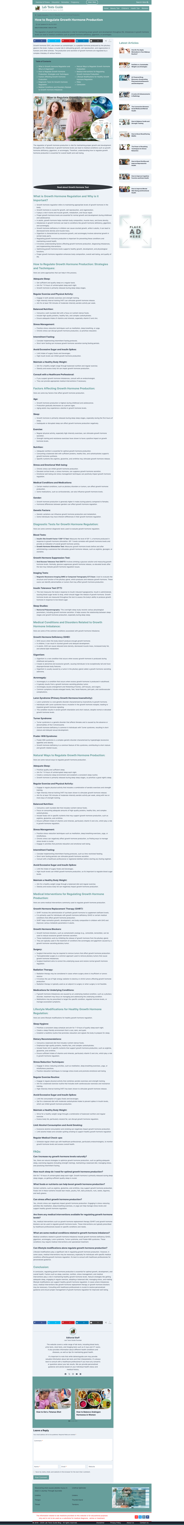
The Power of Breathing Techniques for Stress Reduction (139, 148)
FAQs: (79, 82)
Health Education (41, 27)
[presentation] (53, 1399)
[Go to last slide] (37, 1404)
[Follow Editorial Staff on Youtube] (76, 1374)
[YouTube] (136, 1517)
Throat (37, 1504)
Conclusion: (81, 85)
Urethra (38, 1495)
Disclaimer (100, 1523)
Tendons (75, 1504)
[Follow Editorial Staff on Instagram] (73, 1374)
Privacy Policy (115, 1523)
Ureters (75, 1495)
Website (92, 1467)
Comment (38, 1441)
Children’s (125, 8)
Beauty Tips (115, 8)
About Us (130, 1523)
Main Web (92, 2)
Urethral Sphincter (79, 1488)
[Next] (108, 1404)
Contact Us (144, 1523)
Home (106, 8)
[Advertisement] (73, 170)
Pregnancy (75, 2)
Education (55, 2)
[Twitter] (140, 1517)
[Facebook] (147, 1517)
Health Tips (135, 8)
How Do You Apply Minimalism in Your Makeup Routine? (140, 52)
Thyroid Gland (77, 1500)
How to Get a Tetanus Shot (48, 1412)
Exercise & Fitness (43, 2)
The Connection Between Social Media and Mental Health (140, 109)
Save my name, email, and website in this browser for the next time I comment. (62, 1472)
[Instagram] (143, 1517)
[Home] (35, 15)
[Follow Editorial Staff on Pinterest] (80, 1374)
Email (64, 1467)
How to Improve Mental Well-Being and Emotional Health (140, 191)
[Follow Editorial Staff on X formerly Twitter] (69, 1374)
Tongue (38, 1500)
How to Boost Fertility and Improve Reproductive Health (140, 163)
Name (37, 1467)
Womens (145, 8)
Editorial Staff (73, 1337)
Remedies (65, 2)
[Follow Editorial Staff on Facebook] (65, 1374)
